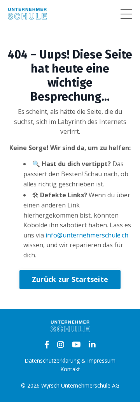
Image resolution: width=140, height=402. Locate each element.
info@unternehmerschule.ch (87, 235)
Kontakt (70, 369)
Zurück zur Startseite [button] (70, 279)
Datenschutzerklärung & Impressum (70, 360)
